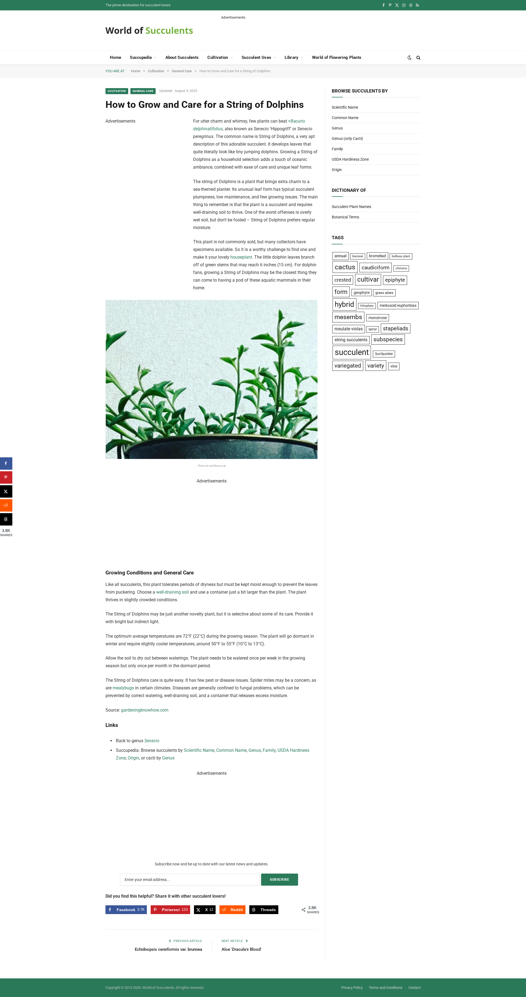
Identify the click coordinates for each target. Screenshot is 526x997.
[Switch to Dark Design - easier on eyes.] (409, 57)
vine (393, 366)
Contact (414, 988)
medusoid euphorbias (398, 305)
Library (291, 57)
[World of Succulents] (149, 30)
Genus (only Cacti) (347, 138)
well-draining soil (172, 592)
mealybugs (123, 687)
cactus (345, 267)
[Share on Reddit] (6, 505)
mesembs (348, 317)
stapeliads (395, 328)
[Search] (418, 57)
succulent (352, 352)
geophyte (362, 292)
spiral (372, 329)
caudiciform (376, 267)
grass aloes (384, 293)
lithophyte (367, 306)
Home (115, 57)
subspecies (388, 339)
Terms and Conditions (385, 988)
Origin (133, 758)
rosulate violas (349, 328)
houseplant (241, 257)
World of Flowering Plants (337, 57)
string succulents (351, 339)
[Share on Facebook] (6, 463)
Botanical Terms (345, 217)
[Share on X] (6, 491)
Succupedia (141, 57)
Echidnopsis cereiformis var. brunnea (168, 949)
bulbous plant (401, 256)
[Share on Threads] (6, 519)
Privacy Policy (352, 988)
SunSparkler (384, 354)
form (341, 291)
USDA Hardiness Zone (350, 159)
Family (269, 750)
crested (343, 280)
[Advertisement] (321, 32)
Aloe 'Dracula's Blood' (241, 949)
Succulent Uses (256, 57)
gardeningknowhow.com (144, 710)
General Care (143, 91)
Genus (254, 750)
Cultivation (217, 57)
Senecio (151, 740)
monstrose (377, 318)
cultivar (368, 279)
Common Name (231, 750)
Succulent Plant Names (351, 206)
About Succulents (182, 57)
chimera (401, 268)
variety (375, 365)
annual (341, 255)
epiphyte (395, 280)
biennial (357, 256)
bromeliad (377, 256)
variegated (348, 365)
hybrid (344, 304)
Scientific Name (199, 750)
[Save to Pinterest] (6, 477)
